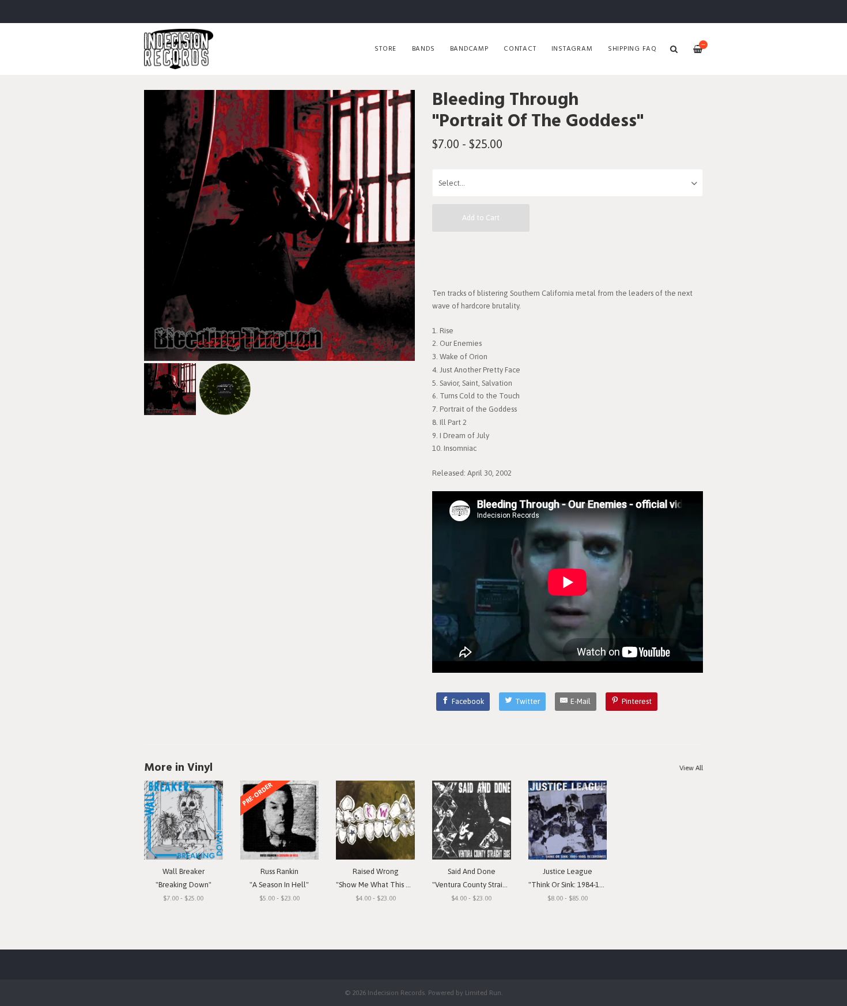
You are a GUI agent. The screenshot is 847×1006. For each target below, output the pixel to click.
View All (691, 768)
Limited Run (483, 992)
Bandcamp (469, 49)
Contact (520, 49)
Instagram (572, 49)
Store (385, 49)
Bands (423, 49)
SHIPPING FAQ (632, 49)
